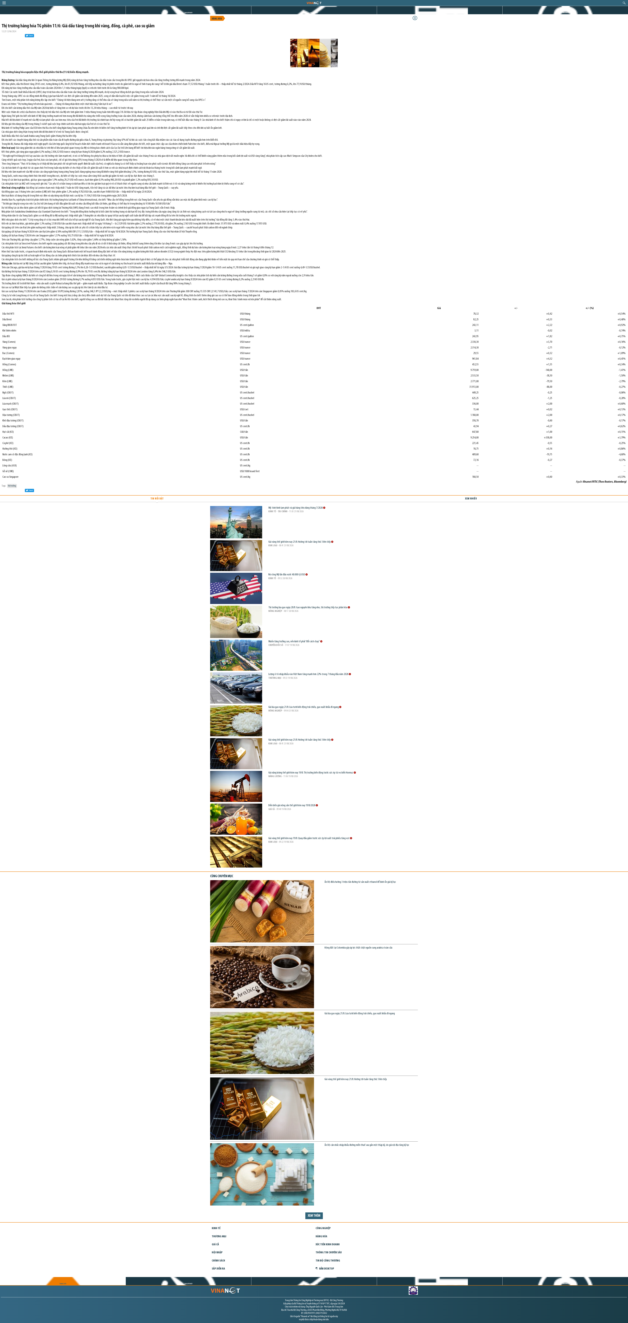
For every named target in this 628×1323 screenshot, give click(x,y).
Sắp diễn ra (218, 1268)
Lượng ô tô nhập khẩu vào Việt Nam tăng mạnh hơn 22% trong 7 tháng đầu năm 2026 (308, 674)
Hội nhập (217, 1252)
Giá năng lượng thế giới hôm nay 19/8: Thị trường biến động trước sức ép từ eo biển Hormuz (311, 772)
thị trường (12, 486)
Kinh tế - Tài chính (277, 511)
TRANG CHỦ (62, 13)
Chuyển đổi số (275, 645)
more (324, 508)
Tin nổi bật (157, 498)
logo (314, 3)
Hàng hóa (217, 19)
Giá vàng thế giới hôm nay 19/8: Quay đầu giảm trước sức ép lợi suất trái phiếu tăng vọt (309, 838)
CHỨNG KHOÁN (565, 13)
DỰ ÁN (440, 13)
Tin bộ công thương (328, 1260)
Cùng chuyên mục (221, 876)
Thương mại (274, 678)
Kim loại (272, 545)
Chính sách (218, 1260)
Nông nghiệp (275, 611)
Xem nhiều (471, 498)
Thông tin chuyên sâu (329, 1252)
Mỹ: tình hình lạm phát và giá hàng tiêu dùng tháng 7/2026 (295, 507)
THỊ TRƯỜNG (314, 13)
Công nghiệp (323, 1228)
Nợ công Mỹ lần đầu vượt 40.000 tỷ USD (286, 574)
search (624, 3)
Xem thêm (314, 1215)
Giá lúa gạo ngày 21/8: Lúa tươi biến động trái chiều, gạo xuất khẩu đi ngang (303, 707)
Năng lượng (275, 776)
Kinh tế (272, 578)
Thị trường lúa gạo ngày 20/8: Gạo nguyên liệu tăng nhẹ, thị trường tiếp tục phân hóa (308, 607)
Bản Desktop (326, 1268)
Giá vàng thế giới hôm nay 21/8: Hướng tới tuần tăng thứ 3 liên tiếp (299, 541)
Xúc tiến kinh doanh (328, 1244)
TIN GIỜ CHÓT (188, 13)
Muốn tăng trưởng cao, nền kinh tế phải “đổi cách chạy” (294, 641)
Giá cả (271, 809)
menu (4, 3)
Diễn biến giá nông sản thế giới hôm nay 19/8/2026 (292, 805)
